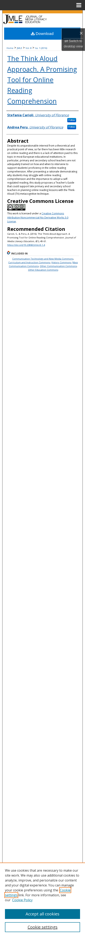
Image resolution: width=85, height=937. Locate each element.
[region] (42, 900)
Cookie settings (43, 927)
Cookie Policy (22, 900)
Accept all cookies (42, 914)
